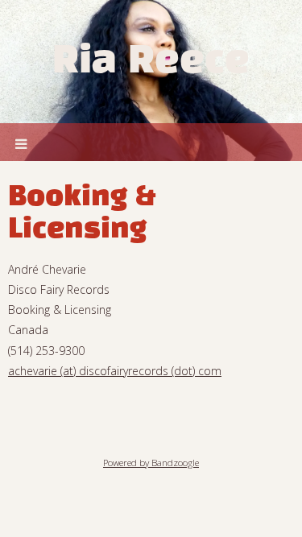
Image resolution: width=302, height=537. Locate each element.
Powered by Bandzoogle (151, 462)
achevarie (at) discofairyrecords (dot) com (114, 370)
